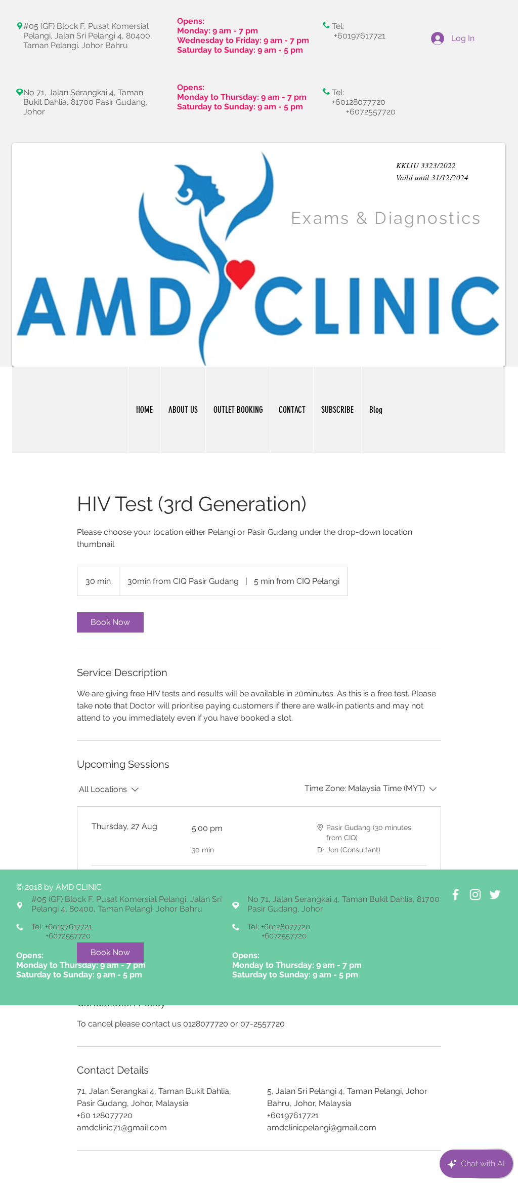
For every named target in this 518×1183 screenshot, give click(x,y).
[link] (110, 622)
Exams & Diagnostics (386, 218)
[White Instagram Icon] (475, 894)
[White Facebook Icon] (455, 894)
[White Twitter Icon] (495, 894)
